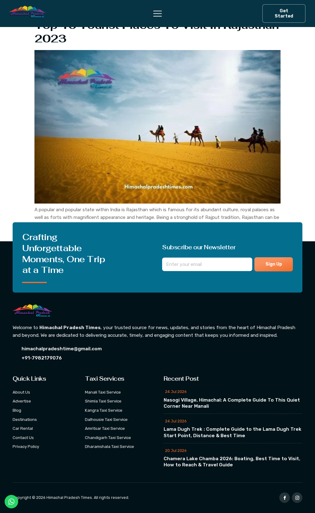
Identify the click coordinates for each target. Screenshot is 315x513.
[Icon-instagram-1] (297, 497)
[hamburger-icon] (153, 13)
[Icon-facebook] (284, 497)
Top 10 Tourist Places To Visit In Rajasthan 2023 (156, 31)
